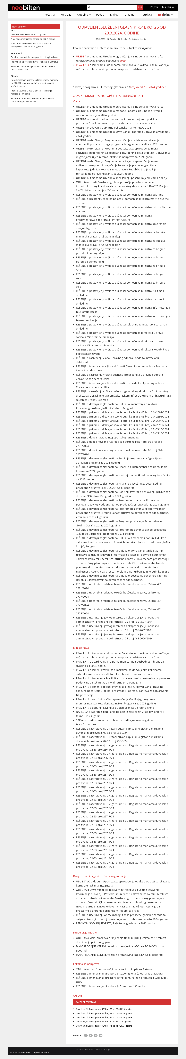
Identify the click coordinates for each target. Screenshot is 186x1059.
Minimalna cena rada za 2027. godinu (28, 34)
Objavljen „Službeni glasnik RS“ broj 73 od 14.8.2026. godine (104, 1017)
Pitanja (14, 76)
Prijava (154, 7)
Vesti (13, 30)
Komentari (16, 53)
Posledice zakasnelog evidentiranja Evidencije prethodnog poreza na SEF (32, 100)
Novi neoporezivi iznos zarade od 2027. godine (33, 39)
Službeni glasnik (139, 39)
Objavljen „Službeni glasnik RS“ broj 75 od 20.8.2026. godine (104, 1009)
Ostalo (124, 39)
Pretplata (89, 1049)
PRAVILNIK (82, 65)
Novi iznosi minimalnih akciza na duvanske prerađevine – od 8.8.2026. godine (31, 45)
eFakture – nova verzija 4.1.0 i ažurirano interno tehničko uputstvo (33, 68)
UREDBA (81, 56)
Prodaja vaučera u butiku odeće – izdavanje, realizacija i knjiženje (31, 92)
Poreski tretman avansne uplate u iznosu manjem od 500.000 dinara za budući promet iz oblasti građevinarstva (34, 83)
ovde (122, 60)
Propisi (113, 39)
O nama (79, 1049)
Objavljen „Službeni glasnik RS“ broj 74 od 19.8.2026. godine (104, 1013)
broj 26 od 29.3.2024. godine (147, 87)
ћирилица (168, 7)
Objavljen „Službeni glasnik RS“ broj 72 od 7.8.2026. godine (103, 1021)
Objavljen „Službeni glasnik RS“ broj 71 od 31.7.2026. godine (104, 1025)
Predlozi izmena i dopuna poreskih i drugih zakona (34, 57)
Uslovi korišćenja (102, 1049)
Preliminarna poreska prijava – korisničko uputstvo (34, 61)
